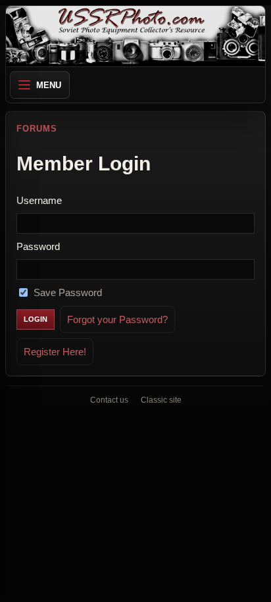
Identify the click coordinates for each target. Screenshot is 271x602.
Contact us (109, 400)
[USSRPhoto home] (135, 36)
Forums (36, 129)
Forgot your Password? (117, 319)
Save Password (68, 292)
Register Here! (55, 351)
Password (38, 246)
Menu (48, 85)
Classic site (161, 400)
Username (39, 200)
